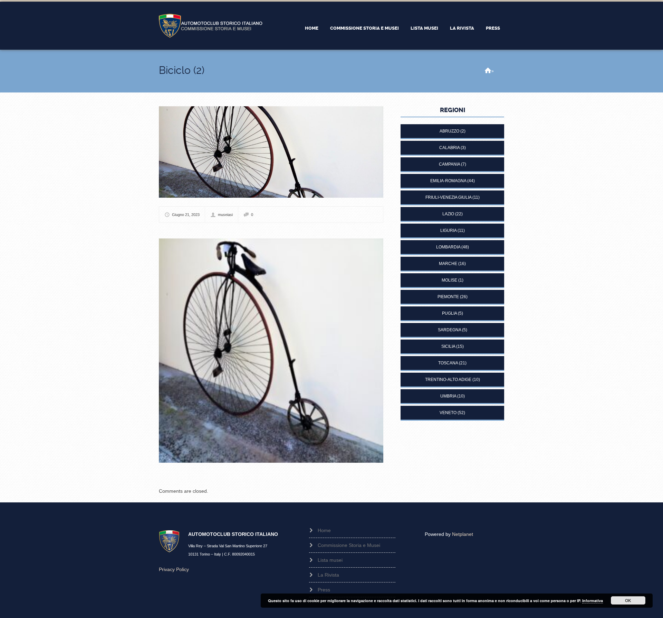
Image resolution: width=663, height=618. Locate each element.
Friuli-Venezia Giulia (448, 197)
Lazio (448, 214)
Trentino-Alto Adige (448, 379)
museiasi (225, 215)
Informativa (592, 600)
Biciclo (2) (181, 70)
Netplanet (462, 534)
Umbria (448, 396)
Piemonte (448, 296)
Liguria (448, 230)
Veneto (448, 412)
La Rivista (462, 28)
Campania (449, 164)
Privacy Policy (174, 569)
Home (311, 28)
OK (628, 600)
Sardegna (449, 329)
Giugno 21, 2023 (186, 215)
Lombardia (448, 247)
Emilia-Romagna (448, 180)
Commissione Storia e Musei (364, 28)
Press (493, 28)
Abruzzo (449, 131)
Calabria (449, 147)
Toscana (448, 363)
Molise (449, 280)
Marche (448, 263)
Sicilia (448, 346)
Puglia (449, 313)
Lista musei (424, 28)
